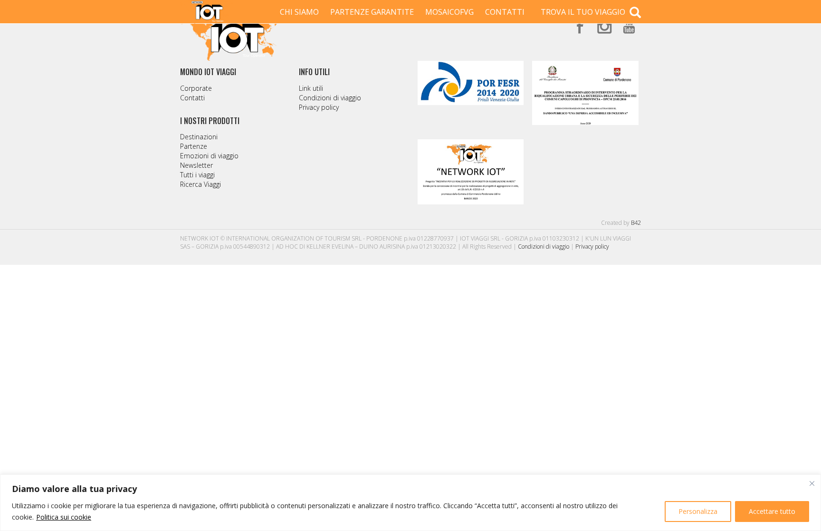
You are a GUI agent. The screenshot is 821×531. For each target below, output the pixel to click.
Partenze (193, 146)
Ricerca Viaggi (200, 184)
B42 (636, 223)
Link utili (311, 88)
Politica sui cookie (63, 516)
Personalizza (697, 511)
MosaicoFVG (449, 12)
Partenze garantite (372, 12)
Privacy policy (319, 107)
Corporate (196, 88)
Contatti (505, 12)
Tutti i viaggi (197, 174)
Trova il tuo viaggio (584, 12)
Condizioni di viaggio (330, 97)
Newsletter (196, 165)
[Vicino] (812, 483)
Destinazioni (199, 136)
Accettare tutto (772, 511)
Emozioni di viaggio (209, 155)
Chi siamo (299, 12)
